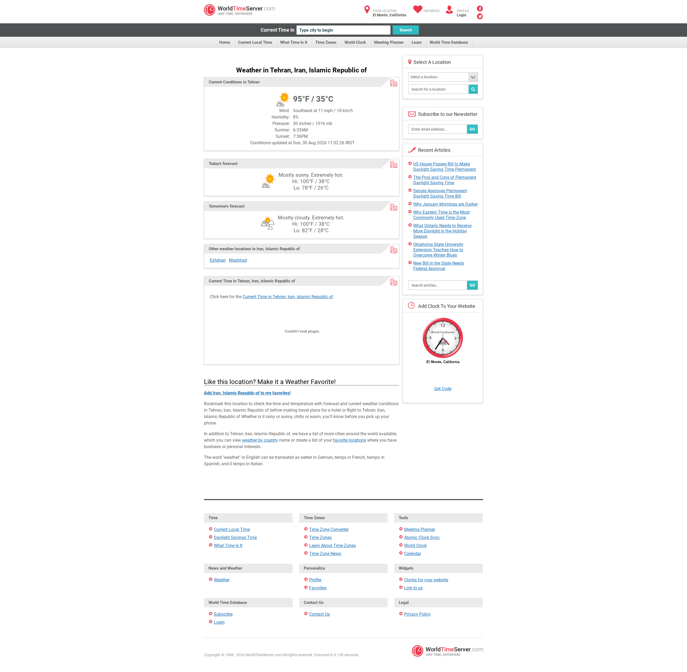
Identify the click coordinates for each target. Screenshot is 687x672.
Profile (315, 579)
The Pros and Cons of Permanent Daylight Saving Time (444, 180)
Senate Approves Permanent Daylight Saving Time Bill (440, 193)
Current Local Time (255, 42)
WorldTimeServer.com (239, 10)
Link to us (413, 587)
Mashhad (238, 260)
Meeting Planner (389, 42)
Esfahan (218, 260)
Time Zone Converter (329, 529)
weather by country (260, 440)
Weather (221, 579)
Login (461, 15)
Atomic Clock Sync (422, 537)
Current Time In (277, 30)
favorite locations (349, 440)
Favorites (431, 11)
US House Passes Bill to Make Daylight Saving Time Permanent (444, 166)
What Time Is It (293, 42)
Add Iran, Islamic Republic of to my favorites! (247, 393)
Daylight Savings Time (235, 537)
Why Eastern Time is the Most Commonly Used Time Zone (441, 215)
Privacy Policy (417, 614)
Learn (417, 42)
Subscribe (223, 614)
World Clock (355, 42)
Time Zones (326, 42)
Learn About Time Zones (332, 545)
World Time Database (449, 42)
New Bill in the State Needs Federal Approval (438, 266)
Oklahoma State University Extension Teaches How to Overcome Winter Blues (438, 250)
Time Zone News (325, 553)
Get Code (442, 388)
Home (224, 42)
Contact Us (319, 614)
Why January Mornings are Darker (445, 204)
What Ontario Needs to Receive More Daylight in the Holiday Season (442, 231)
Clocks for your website (426, 579)
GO (472, 129)
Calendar (412, 553)
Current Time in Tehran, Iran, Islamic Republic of (288, 296)
